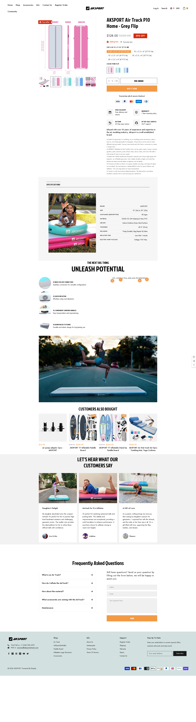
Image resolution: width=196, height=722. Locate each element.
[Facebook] (9, 653)
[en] (171, 8)
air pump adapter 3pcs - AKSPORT (52, 449)
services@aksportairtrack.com (27, 647)
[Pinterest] (16, 653)
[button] (44, 81)
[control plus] (117, 81)
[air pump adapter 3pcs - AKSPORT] (53, 428)
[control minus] (108, 81)
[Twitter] (28, 653)
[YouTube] (24, 653)
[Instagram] (12, 653)
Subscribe (179, 653)
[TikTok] (20, 653)
